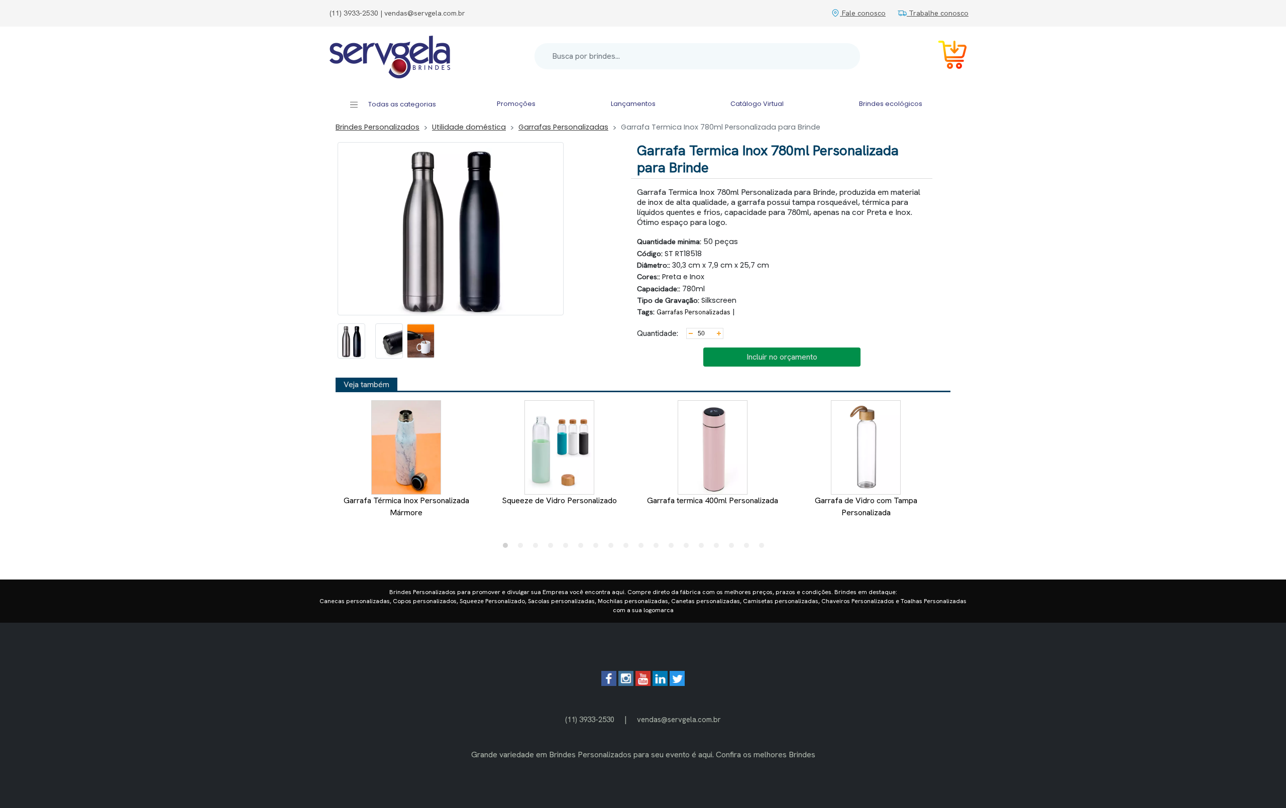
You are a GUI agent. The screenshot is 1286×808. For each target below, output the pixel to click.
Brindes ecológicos (890, 103)
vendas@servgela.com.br (679, 719)
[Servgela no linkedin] (660, 683)
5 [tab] (568, 548)
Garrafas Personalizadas (563, 127)
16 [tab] (734, 548)
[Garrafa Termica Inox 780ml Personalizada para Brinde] (351, 341)
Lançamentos (633, 103)
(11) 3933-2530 (589, 719)
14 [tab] (704, 548)
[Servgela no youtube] (643, 683)
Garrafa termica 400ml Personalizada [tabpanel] (712, 500)
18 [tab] (764, 548)
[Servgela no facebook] (608, 683)
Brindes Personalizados (377, 127)
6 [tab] (583, 548)
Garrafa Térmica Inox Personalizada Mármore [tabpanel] (406, 506)
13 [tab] (689, 548)
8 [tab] (613, 548)
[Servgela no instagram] (625, 683)
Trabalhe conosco (938, 13)
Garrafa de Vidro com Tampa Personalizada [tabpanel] (866, 506)
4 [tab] (553, 548)
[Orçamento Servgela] (946, 56)
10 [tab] (643, 548)
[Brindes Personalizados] (389, 56)
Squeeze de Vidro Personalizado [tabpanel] (559, 500)
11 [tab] (659, 548)
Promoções (516, 103)
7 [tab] (598, 548)
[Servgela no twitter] (677, 683)
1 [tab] (508, 548)
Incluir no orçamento (781, 357)
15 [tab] (719, 548)
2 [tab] (523, 548)
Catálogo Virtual (757, 103)
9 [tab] (628, 548)
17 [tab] (749, 548)
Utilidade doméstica (469, 127)
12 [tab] (674, 548)
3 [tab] (538, 548)
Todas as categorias (401, 104)
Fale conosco (863, 13)
